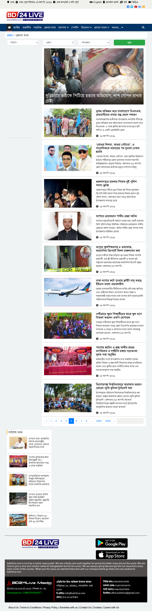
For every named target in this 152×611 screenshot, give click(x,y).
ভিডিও (135, 2)
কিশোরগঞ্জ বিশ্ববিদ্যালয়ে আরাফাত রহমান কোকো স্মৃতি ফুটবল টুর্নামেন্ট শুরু (119, 386)
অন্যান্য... (116, 27)
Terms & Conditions (31, 607)
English (97, 2)
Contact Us (85, 607)
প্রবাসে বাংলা (100, 27)
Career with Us (111, 607)
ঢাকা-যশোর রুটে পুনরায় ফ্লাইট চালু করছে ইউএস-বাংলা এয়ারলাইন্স (119, 282)
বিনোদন (85, 27)
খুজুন (129, 42)
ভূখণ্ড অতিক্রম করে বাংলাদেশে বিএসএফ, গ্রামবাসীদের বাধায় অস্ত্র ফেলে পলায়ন (118, 113)
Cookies (97, 607)
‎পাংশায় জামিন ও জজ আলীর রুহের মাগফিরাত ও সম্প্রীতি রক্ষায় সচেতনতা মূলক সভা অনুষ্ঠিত (116, 350)
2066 (108, 420)
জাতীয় (17, 27)
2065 (99, 420)
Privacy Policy (50, 607)
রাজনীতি (27, 27)
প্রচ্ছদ (10, 35)
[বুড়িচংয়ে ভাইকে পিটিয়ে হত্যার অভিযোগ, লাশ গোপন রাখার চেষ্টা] (94, 76)
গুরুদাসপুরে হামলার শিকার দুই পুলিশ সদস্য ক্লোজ (116, 183)
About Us (13, 607)
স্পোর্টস (75, 27)
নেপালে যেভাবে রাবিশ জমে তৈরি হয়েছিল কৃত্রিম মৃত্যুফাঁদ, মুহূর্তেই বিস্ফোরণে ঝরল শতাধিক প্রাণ (39, 500)
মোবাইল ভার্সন (112, 2)
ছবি (125, 2)
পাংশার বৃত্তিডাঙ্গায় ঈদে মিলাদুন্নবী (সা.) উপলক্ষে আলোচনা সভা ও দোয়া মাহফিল (39, 461)
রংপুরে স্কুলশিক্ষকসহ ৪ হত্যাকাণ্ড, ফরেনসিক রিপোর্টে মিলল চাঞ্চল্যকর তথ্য (118, 248)
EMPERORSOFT (32, 592)
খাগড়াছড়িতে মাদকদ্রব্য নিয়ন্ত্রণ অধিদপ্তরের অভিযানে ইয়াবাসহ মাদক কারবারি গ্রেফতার (39, 480)
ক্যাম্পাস (62, 27)
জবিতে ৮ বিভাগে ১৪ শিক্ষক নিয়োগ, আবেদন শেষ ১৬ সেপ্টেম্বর (39, 518)
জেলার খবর (50, 27)
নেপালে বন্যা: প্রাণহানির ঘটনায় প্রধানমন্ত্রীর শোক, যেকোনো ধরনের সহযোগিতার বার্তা (39, 443)
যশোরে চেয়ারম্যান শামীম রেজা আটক (116, 216)
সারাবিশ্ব (37, 27)
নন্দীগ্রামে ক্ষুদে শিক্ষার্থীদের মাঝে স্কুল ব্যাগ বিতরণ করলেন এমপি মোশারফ (119, 315)
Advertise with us (69, 607)
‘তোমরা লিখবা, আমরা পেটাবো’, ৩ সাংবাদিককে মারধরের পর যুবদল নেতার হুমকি (117, 148)
